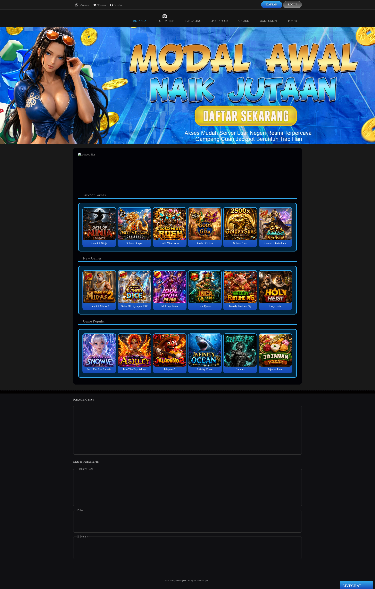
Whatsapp (84, 5)
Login (292, 4)
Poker (292, 21)
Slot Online (165, 21)
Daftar (271, 4)
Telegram (101, 5)
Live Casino (192, 21)
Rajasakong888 (179, 580)
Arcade (243, 21)
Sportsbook (219, 21)
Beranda (139, 21)
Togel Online (268, 21)
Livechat (118, 5)
